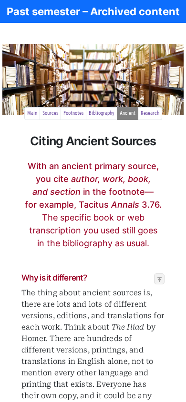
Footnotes (73, 113)
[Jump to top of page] (159, 279)
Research (150, 113)
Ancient (127, 113)
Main (32, 113)
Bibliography (101, 113)
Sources (50, 113)
